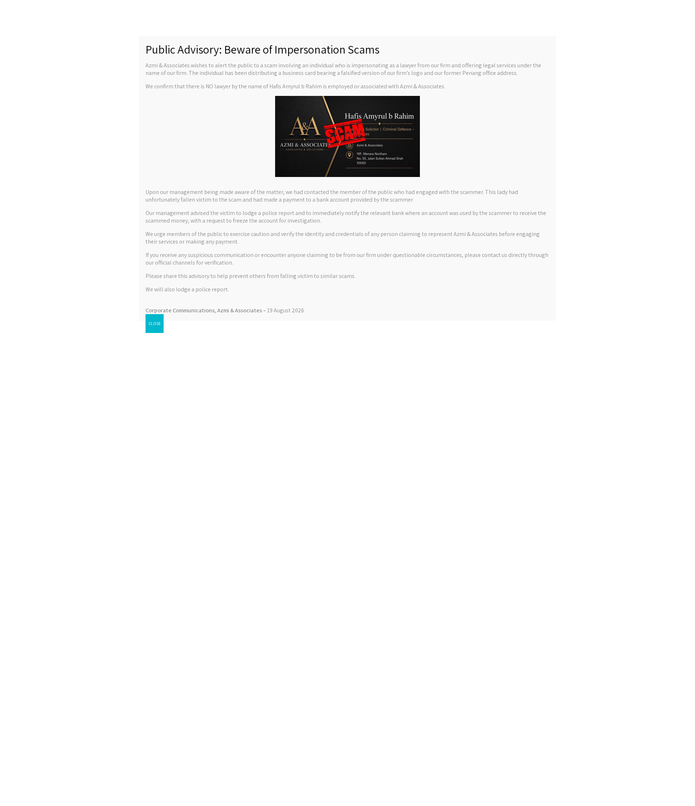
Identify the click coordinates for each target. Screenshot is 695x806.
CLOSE (154, 323)
